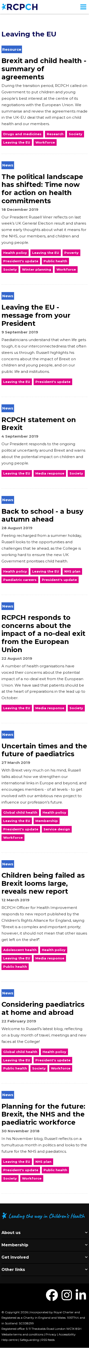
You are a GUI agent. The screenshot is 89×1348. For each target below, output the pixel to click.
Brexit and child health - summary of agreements (43, 69)
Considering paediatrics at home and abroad (43, 1008)
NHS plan (72, 571)
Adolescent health (20, 950)
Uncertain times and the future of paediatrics (44, 750)
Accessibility (67, 1334)
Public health (55, 261)
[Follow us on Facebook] (52, 1298)
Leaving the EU (16, 142)
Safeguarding (29, 1340)
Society (75, 134)
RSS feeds (48, 1340)
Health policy (15, 253)
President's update (20, 261)
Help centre (9, 1340)
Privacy (50, 1334)
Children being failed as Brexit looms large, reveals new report (43, 883)
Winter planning (36, 269)
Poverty (71, 253)
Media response (49, 473)
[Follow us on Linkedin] (81, 1298)
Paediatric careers (20, 580)
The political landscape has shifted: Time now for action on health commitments (42, 189)
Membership (46, 821)
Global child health (20, 812)
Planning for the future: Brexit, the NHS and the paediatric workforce (43, 1114)
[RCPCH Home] (19, 6)
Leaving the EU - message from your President (35, 315)
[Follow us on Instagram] (67, 1298)
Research (55, 134)
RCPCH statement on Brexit (38, 424)
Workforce (45, 142)
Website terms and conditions (22, 1334)
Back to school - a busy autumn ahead (42, 515)
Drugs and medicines (22, 134)
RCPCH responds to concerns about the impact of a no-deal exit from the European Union (43, 633)
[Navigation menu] (83, 7)
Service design (57, 829)
